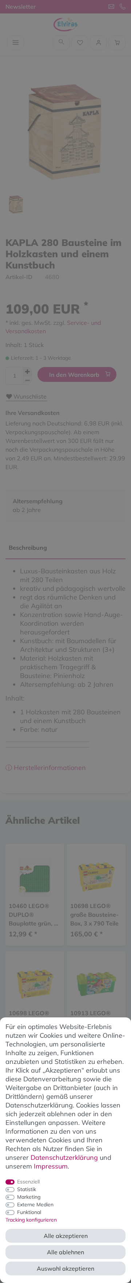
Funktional (29, 1212)
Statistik (26, 1189)
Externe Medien (35, 1204)
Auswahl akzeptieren (65, 1268)
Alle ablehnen (65, 1252)
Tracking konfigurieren (31, 1220)
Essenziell (28, 1181)
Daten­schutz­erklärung (64, 1157)
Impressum (51, 1166)
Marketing (28, 1197)
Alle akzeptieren (66, 1235)
